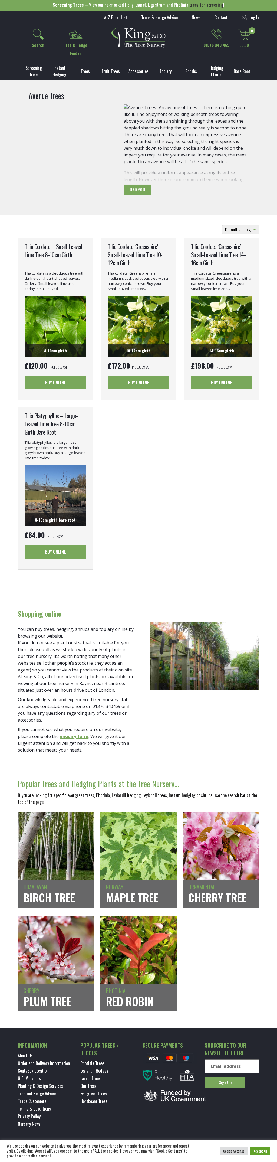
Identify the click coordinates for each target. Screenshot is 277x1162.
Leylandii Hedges (94, 1071)
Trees (85, 71)
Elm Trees (88, 1086)
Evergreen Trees (93, 1093)
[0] (244, 34)
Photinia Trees (92, 1063)
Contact (221, 17)
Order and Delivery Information (44, 1063)
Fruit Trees (111, 71)
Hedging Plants (216, 71)
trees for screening (206, 5)
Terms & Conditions (34, 1108)
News (196, 17)
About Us (25, 1055)
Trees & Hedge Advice (159, 17)
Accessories (138, 71)
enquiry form (74, 736)
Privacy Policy (29, 1116)
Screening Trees (33, 71)
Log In (253, 17)
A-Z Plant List (115, 17)
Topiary (166, 71)
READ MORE (137, 189)
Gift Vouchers (29, 1078)
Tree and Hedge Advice (37, 1093)
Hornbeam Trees (93, 1101)
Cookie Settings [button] (234, 1151)
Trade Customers (32, 1101)
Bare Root (242, 71)
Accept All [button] (260, 1151)
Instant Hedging (59, 71)
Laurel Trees (90, 1078)
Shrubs (191, 71)
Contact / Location (33, 1071)
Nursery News (29, 1124)
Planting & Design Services (40, 1086)
